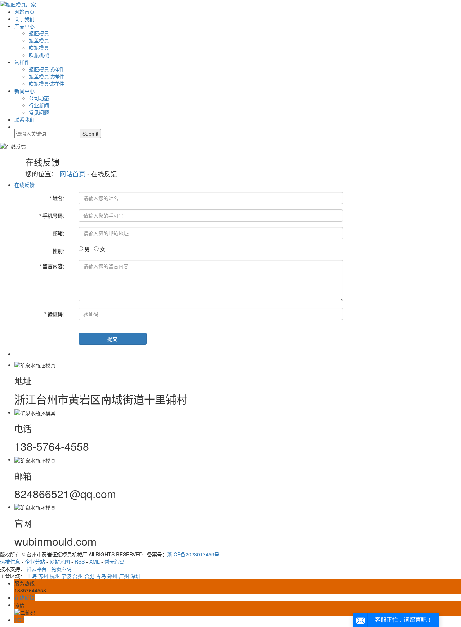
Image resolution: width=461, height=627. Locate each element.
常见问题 (39, 112)
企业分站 (35, 561)
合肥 (89, 575)
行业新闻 (39, 105)
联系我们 (24, 119)
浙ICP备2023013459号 (193, 554)
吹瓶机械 (39, 54)
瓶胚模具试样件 (46, 69)
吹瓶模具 (39, 47)
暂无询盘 (114, 561)
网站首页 (24, 11)
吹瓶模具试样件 (46, 83)
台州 (78, 575)
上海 (32, 575)
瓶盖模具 (39, 40)
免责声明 (61, 568)
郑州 (112, 575)
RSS (80, 561)
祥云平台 (37, 568)
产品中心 (24, 26)
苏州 (43, 575)
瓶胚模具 (39, 33)
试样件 (22, 62)
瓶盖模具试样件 (46, 76)
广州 (124, 575)
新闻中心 (24, 90)
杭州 (55, 575)
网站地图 (60, 561)
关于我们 (24, 18)
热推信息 (10, 561)
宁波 (66, 575)
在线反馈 (24, 184)
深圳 (135, 575)
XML (94, 561)
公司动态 (39, 98)
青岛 (101, 575)
